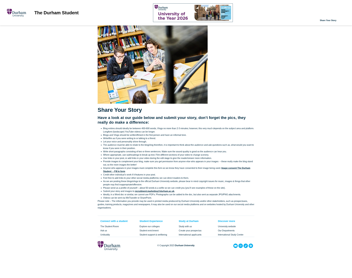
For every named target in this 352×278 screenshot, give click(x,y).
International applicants (190, 235)
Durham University (185, 245)
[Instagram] (240, 246)
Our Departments (226, 230)
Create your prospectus (190, 230)
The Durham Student (56, 12)
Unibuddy (105, 235)
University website (227, 226)
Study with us (185, 226)
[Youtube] (235, 246)
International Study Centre (230, 235)
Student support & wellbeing (153, 235)
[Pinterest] (251, 246)
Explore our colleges (150, 226)
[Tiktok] (246, 246)
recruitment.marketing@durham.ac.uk (154, 191)
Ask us (103, 230)
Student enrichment (149, 230)
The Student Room (109, 226)
